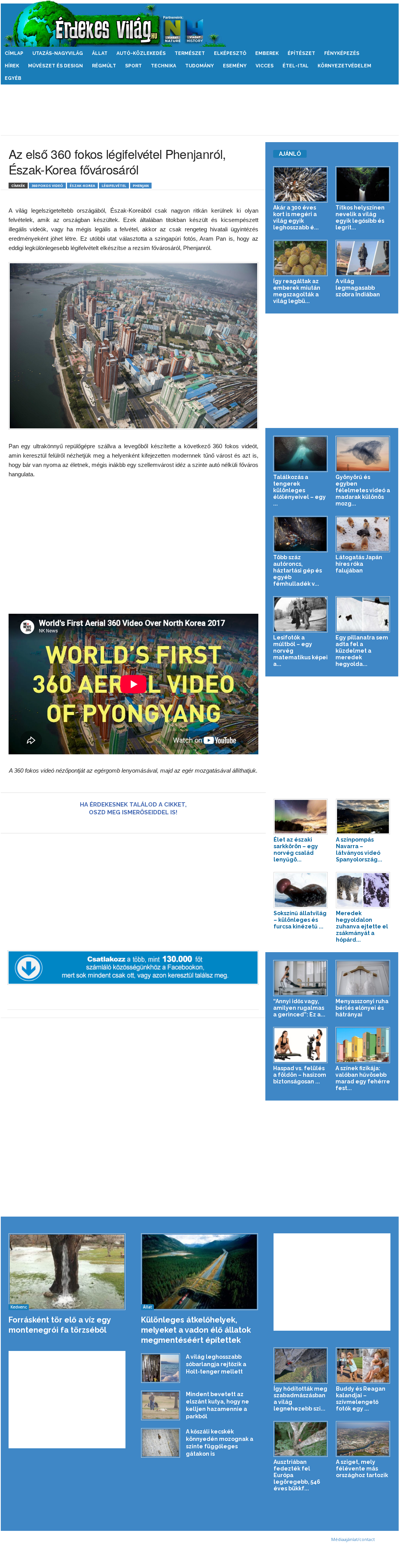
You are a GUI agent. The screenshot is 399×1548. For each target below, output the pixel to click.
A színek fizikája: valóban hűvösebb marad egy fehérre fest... (362, 1078)
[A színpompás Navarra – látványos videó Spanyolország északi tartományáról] (363, 817)
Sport (133, 66)
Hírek (12, 66)
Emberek (267, 53)
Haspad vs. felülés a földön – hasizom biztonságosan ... (299, 1075)
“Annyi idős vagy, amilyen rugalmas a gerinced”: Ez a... (299, 1008)
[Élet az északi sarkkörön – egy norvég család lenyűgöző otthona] (301, 817)
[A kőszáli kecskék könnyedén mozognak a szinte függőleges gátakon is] (160, 1443)
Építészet (301, 53)
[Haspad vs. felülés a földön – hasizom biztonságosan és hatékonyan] (300, 1045)
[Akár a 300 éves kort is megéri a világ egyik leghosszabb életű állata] (300, 184)
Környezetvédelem (344, 66)
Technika (163, 66)
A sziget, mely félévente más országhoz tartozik (362, 1468)
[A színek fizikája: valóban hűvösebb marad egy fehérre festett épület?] (362, 1045)
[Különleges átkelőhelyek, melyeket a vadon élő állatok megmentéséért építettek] (199, 1271)
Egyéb (13, 78)
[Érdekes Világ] (200, 23)
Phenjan (141, 185)
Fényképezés (341, 53)
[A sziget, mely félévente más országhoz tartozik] (363, 1439)
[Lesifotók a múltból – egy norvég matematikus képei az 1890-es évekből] (300, 614)
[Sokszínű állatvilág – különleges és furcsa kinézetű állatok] (301, 890)
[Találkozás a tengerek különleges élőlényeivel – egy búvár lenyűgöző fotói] (300, 454)
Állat (100, 53)
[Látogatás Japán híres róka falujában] (362, 534)
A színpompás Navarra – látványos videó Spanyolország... (359, 850)
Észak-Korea (82, 185)
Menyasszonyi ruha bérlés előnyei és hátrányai (361, 1008)
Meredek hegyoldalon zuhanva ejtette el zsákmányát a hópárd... (362, 926)
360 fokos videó (47, 185)
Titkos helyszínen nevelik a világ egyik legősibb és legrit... (360, 217)
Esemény (235, 66)
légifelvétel (114, 185)
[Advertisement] (199, 109)
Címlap (14, 53)
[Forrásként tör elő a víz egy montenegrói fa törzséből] (67, 1271)
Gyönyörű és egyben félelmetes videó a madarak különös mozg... (362, 490)
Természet (190, 53)
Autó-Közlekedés (141, 53)
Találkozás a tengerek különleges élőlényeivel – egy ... (299, 490)
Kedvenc (19, 1307)
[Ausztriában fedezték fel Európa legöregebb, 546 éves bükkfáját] (301, 1439)
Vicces (265, 66)
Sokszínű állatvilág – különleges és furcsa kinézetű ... (300, 920)
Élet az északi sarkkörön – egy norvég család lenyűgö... (296, 850)
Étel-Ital (295, 66)
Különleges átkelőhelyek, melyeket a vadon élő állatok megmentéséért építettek (196, 1330)
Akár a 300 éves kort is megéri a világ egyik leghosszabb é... (296, 217)
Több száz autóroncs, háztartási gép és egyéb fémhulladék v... (297, 570)
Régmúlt (104, 66)
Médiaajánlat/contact (353, 1539)
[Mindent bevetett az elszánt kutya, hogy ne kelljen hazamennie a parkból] (160, 1405)
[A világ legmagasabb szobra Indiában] (362, 258)
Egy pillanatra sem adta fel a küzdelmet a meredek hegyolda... (361, 650)
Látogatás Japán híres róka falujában (358, 564)
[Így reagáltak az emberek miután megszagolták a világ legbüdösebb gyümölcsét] (300, 258)
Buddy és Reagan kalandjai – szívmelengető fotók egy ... (360, 1399)
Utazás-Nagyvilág (57, 53)
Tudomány (199, 66)
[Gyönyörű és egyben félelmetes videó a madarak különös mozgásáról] (362, 454)
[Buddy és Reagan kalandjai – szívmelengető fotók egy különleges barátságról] (363, 1365)
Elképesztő (230, 53)
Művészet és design (55, 66)
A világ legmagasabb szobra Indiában (357, 288)
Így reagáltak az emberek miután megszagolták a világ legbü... (296, 291)
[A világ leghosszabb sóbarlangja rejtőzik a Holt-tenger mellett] (160, 1368)
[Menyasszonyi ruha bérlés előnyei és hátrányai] (362, 978)
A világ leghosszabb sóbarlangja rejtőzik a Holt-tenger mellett (216, 1364)
